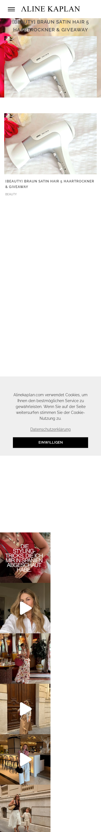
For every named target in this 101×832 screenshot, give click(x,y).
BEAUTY (11, 194)
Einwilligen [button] (50, 443)
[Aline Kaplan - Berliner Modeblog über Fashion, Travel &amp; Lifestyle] (50, 9)
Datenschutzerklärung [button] (50, 429)
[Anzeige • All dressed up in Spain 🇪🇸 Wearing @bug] (25, 709)
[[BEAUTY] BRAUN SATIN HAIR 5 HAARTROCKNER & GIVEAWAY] (50, 143)
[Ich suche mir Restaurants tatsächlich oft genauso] (25, 658)
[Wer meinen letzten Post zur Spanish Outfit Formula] (25, 557)
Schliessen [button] (74, 383)
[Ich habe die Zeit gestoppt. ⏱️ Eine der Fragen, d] (25, 608)
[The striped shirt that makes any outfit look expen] (25, 759)
